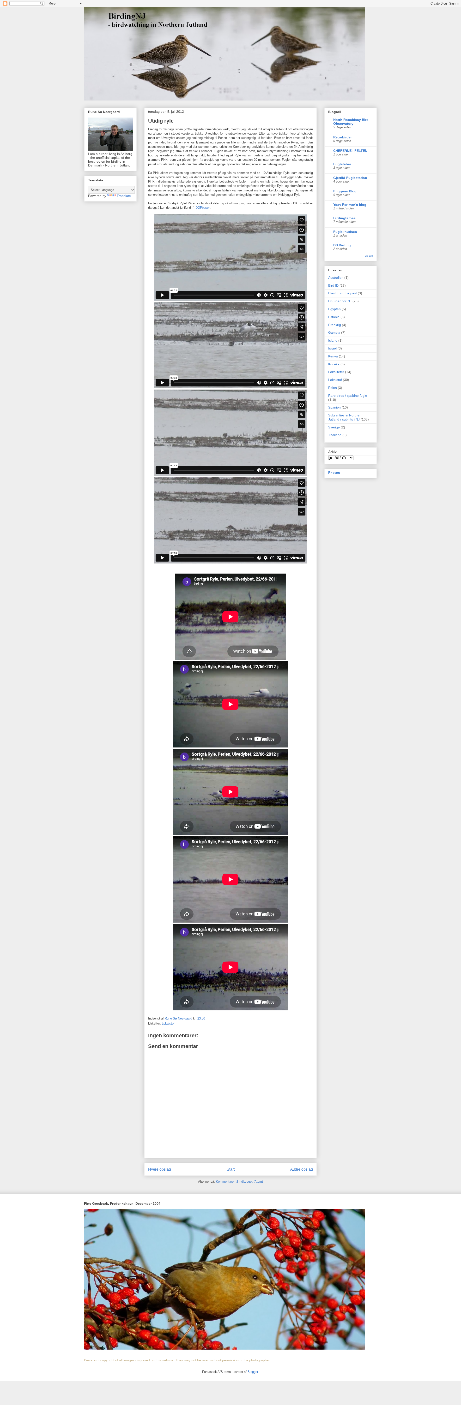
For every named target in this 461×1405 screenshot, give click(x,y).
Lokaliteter (336, 372)
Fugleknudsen (345, 232)
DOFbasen (202, 207)
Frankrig (334, 325)
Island (332, 340)
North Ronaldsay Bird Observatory (351, 121)
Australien (335, 277)
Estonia (334, 317)
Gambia (334, 332)
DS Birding (342, 245)
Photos (334, 472)
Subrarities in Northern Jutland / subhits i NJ (345, 417)
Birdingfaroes (344, 218)
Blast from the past (342, 293)
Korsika (334, 364)
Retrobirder (342, 137)
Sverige (334, 427)
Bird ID (333, 285)
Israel (332, 348)
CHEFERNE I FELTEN (350, 151)
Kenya (333, 356)
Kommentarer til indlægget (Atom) (239, 1181)
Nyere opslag (159, 1169)
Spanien (334, 407)
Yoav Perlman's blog (349, 205)
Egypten (334, 309)
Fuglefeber (342, 164)
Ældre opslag (301, 1169)
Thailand (334, 435)
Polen (332, 388)
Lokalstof (168, 1023)
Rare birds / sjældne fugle (347, 395)
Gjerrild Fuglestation (350, 178)
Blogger (253, 1372)
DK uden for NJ (340, 301)
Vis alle (369, 255)
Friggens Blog (345, 191)
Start (231, 1169)
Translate (124, 196)
